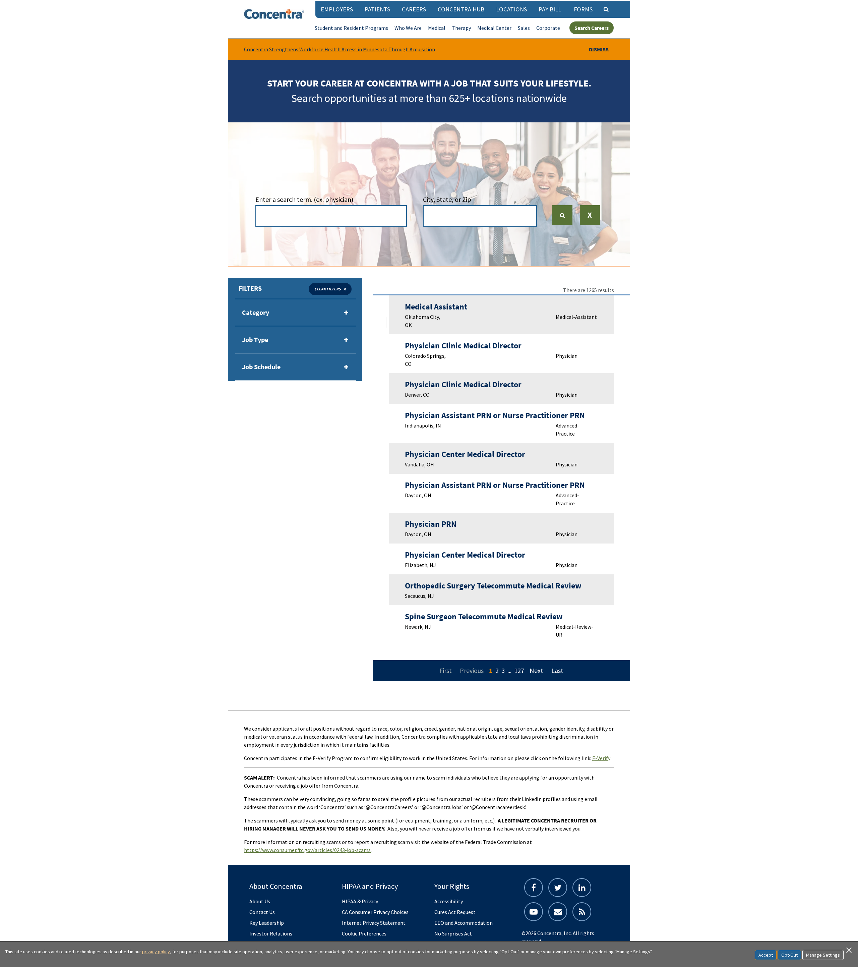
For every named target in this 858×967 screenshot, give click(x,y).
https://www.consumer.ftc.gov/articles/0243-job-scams (307, 850)
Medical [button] (436, 27)
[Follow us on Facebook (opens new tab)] (533, 887)
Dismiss (599, 49)
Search (565, 215)
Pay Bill (550, 9)
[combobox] (331, 216)
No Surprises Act (453, 933)
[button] (590, 220)
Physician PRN (430, 524)
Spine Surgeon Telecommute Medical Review (484, 616)
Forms (583, 9)
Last (557, 670)
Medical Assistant (436, 306)
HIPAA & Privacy (360, 901)
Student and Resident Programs (351, 27)
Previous (472, 670)
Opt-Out (789, 955)
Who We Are (408, 27)
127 (519, 670)
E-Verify (601, 758)
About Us (259, 901)
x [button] (345, 288)
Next (536, 670)
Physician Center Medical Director (465, 454)
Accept (765, 955)
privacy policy (156, 952)
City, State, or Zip (447, 199)
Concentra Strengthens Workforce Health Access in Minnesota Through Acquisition (339, 49)
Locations (511, 9)
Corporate (548, 27)
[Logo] (274, 14)
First (445, 670)
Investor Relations (270, 933)
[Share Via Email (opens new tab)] (557, 911)
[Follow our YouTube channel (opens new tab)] (533, 911)
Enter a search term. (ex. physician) (304, 199)
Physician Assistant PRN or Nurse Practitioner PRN (495, 415)
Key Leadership (266, 922)
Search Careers (591, 27)
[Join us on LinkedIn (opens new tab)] (581, 887)
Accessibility (448, 901)
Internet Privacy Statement (374, 922)
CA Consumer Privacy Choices (375, 912)
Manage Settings (823, 955)
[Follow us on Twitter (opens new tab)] (557, 887)
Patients (377, 9)
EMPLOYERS (337, 9)
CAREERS (414, 9)
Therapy (461, 27)
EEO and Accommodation (463, 922)
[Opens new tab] (581, 911)
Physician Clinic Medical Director (463, 345)
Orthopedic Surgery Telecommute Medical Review (493, 585)
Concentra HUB (461, 9)
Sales (524, 27)
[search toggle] (606, 9)
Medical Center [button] (494, 27)
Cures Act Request (455, 912)
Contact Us (262, 912)
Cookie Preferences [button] (364, 933)
